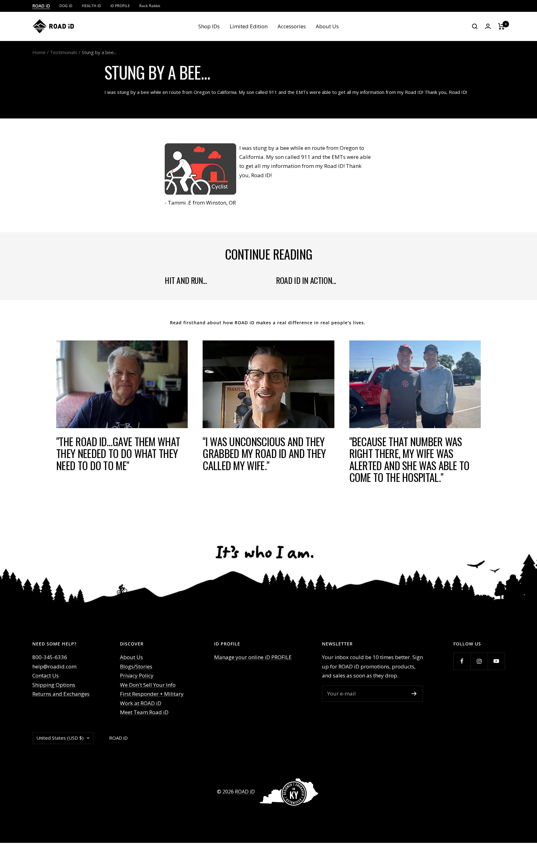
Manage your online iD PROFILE (253, 657)
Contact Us (45, 675)
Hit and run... (186, 280)
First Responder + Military (152, 693)
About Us (327, 26)
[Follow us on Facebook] (461, 661)
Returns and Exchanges (61, 693)
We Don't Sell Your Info (148, 684)
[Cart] (501, 26)
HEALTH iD (91, 5)
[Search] (475, 26)
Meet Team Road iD (144, 712)
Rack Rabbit (149, 5)
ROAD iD (41, 6)
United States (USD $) (60, 738)
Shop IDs (209, 26)
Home (39, 52)
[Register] (414, 693)
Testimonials (63, 52)
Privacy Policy (137, 675)
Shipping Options (53, 684)
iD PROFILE (120, 5)
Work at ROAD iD (140, 703)
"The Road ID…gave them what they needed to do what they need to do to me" (118, 453)
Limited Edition (249, 26)
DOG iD (65, 5)
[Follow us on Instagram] (479, 661)
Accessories (292, 26)
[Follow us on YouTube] (496, 661)
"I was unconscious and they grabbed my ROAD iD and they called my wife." (264, 453)
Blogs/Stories (136, 666)
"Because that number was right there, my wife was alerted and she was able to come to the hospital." (409, 459)
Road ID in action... (306, 280)
